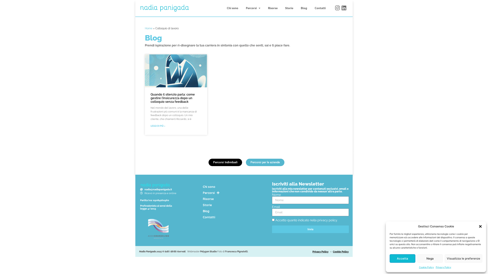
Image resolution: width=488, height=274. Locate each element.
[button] (480, 226)
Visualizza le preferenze (463, 258)
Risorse (273, 8)
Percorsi (251, 8)
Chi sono (232, 8)
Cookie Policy (426, 267)
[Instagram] (337, 8)
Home (148, 28)
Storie (289, 8)
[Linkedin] (344, 8)
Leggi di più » (158, 126)
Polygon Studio (208, 251)
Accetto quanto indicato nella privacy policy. (306, 220)
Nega (430, 258)
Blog (304, 8)
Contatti (320, 8)
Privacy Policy (443, 267)
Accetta (402, 258)
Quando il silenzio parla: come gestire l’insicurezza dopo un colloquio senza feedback (173, 98)
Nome (276, 194)
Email (276, 207)
